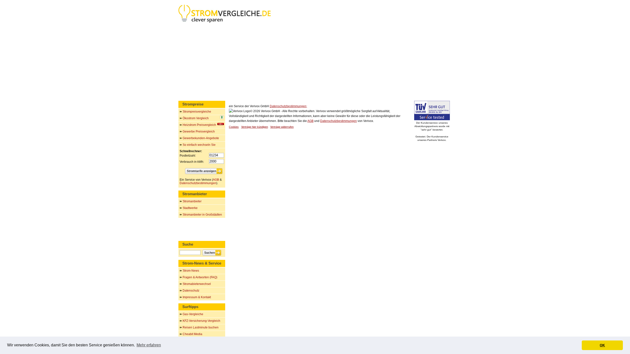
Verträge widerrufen (282, 126)
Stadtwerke (190, 208)
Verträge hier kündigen (254, 126)
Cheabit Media (192, 334)
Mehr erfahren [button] (149, 345)
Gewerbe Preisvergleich (199, 131)
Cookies (234, 126)
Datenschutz (191, 290)
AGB (310, 121)
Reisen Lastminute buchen (201, 327)
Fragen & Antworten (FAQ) (200, 277)
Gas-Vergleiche (193, 314)
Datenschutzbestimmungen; (288, 106)
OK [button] (602, 345)
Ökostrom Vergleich (196, 118)
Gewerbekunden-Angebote (201, 138)
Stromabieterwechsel (197, 284)
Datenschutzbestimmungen (338, 121)
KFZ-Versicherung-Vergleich (201, 321)
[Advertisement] (315, 62)
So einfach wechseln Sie (199, 145)
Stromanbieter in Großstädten (202, 214)
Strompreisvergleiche (197, 111)
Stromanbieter (192, 201)
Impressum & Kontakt (197, 297)
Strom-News (191, 270)
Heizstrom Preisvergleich (199, 125)
